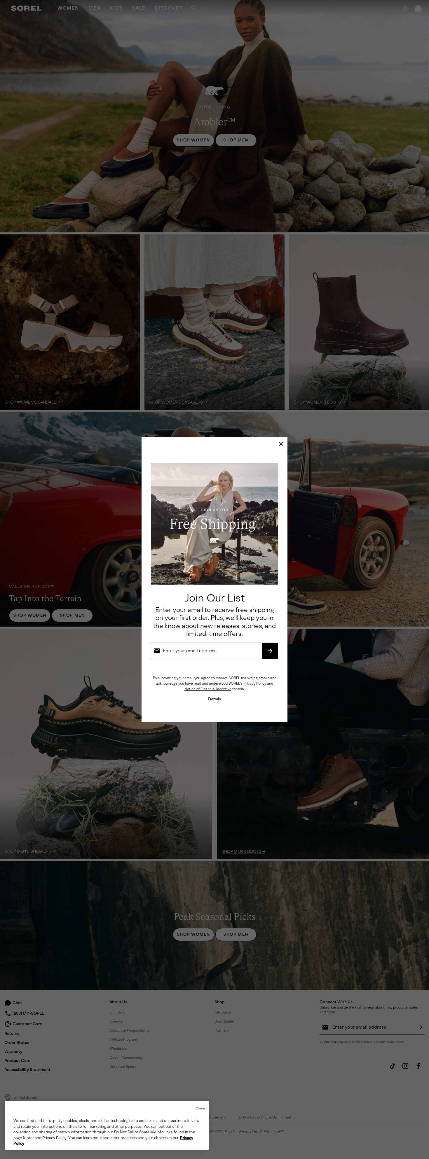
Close (200, 1108)
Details (214, 699)
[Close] (281, 443)
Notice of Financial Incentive (207, 689)
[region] (107, 1125)
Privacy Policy (254, 683)
